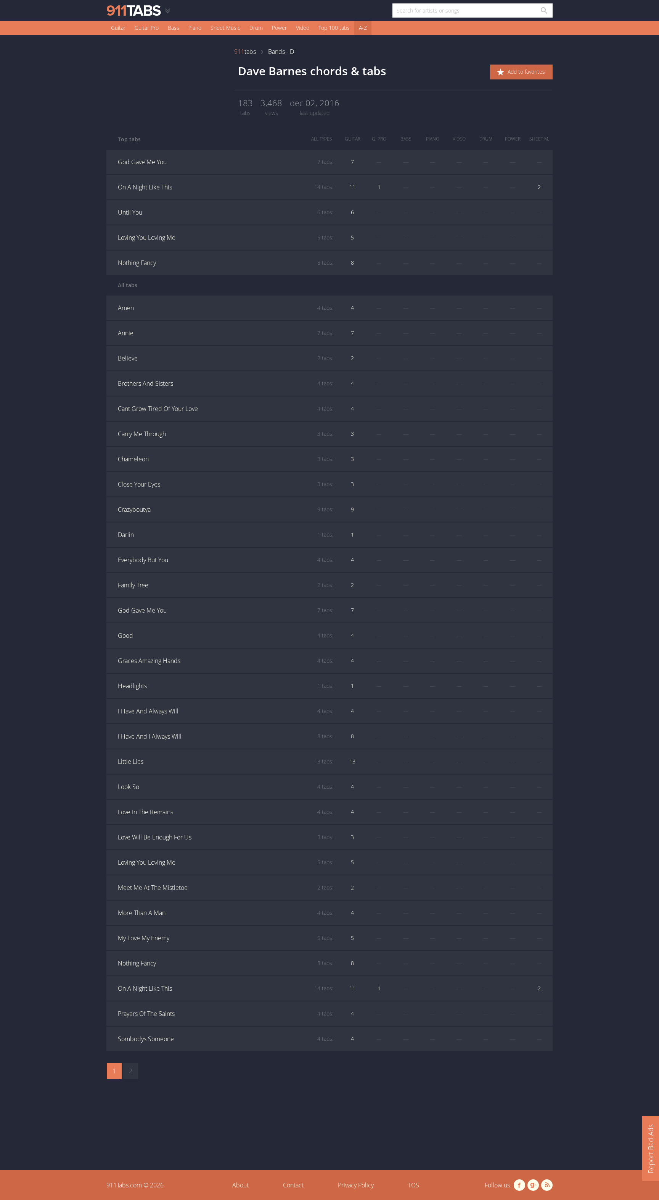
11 (352, 187)
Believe (225, 358)
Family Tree (225, 585)
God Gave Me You (225, 162)
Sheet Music (225, 27)
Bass (173, 27)
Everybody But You (225, 560)
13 (352, 761)
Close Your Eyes (225, 484)
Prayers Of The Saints (225, 1013)
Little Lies (225, 761)
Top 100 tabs (334, 27)
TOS (413, 1185)
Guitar (118, 27)
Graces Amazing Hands (225, 661)
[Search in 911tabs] (543, 10)
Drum (256, 27)
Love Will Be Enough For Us (225, 837)
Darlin (225, 534)
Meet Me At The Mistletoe (225, 887)
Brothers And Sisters (225, 383)
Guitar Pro (147, 27)
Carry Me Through (225, 434)
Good (225, 635)
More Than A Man (225, 913)
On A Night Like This (225, 187)
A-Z (363, 27)
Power (279, 27)
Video (302, 27)
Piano (194, 27)
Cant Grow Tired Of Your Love (225, 408)
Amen (225, 308)
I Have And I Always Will (225, 736)
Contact (293, 1185)
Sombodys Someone (225, 1039)
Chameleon (225, 459)
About (240, 1185)
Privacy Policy (356, 1185)
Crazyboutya (225, 509)
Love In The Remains (225, 812)
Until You (225, 212)
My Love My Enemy (225, 938)
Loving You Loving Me (225, 237)
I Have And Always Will (225, 711)
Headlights (225, 686)
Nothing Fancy (225, 263)
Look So (225, 787)
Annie (225, 333)
